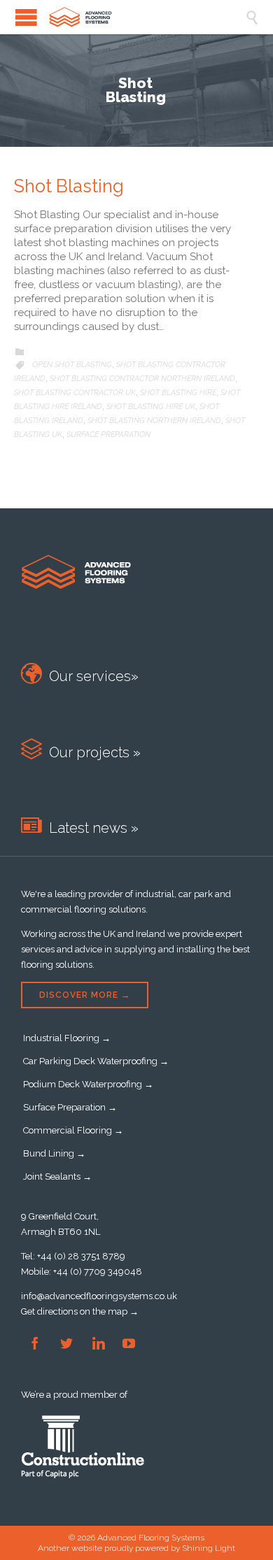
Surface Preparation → (70, 1107)
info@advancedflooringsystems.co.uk (99, 1296)
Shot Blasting (69, 186)
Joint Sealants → (57, 1176)
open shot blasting (72, 364)
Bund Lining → (54, 1153)
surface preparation (108, 434)
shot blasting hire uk (150, 406)
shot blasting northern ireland (154, 420)
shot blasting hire (178, 392)
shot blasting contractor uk (75, 392)
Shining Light (208, 1548)
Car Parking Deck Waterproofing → (96, 1061)
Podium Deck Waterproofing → (88, 1084)
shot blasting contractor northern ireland (142, 378)
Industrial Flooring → (67, 1038)
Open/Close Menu (26, 17)
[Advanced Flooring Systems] (147, 17)
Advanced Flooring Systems (150, 1538)
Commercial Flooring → (73, 1130)
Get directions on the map (74, 1311)
